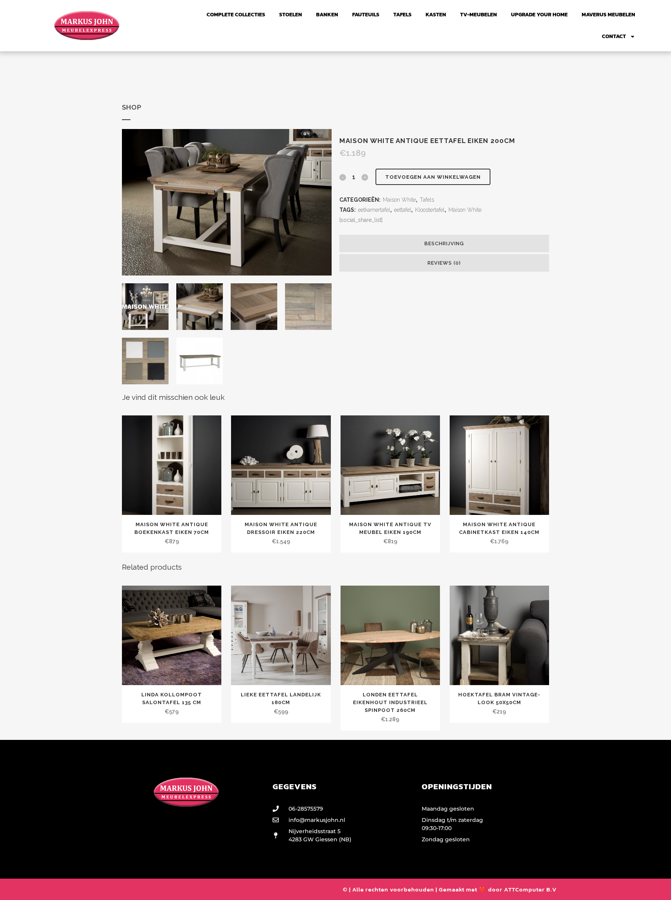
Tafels (402, 14)
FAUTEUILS (365, 14)
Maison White (399, 200)
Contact (614, 36)
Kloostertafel (430, 210)
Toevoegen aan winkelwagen (433, 177)
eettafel (402, 210)
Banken (327, 14)
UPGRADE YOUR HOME (539, 14)
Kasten (436, 14)
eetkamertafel (374, 210)
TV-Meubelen (478, 14)
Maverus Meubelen (608, 14)
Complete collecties (236, 14)
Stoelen (290, 14)
